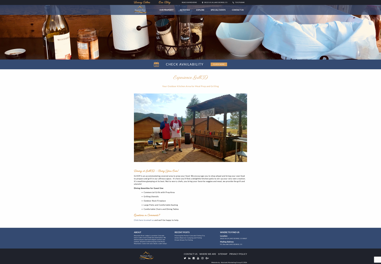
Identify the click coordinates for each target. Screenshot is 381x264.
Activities (185, 10)
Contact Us (238, 10)
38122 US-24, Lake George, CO (215, 2)
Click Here (219, 64)
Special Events (218, 10)
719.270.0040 (239, 2)
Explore (200, 10)
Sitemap (222, 254)
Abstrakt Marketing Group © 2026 (234, 262)
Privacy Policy (238, 254)
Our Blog (165, 2)
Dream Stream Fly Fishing (184, 240)
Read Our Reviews (189, 2)
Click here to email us (144, 220)
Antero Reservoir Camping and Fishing (188, 238)
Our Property (166, 10)
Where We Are (207, 254)
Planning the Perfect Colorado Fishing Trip (190, 235)
